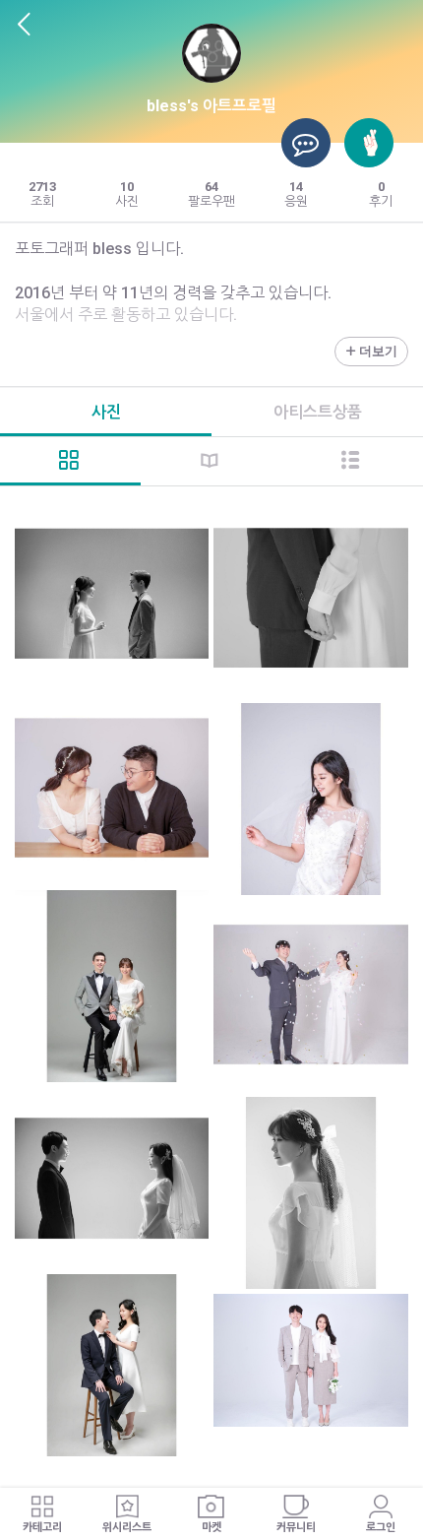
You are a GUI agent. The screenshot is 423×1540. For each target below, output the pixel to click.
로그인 (380, 1527)
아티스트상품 (317, 412)
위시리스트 (126, 1527)
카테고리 (42, 1527)
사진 (106, 412)
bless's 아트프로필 (211, 105)
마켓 (211, 1527)
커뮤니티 (296, 1527)
